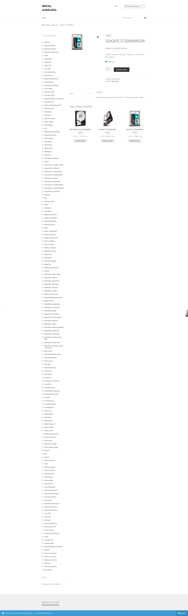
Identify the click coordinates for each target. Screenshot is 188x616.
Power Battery (48, 420)
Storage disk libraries (50, 523)
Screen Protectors (49, 460)
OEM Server (47, 364)
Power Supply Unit (49, 424)
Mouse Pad (47, 264)
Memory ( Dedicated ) (50, 231)
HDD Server (54, 25)
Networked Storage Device (52, 304)
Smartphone (48, 500)
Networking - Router (50, 324)
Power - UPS (47, 411)
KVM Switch (47, 208)
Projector (47, 450)
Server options (48, 483)
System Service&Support (51, 533)
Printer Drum (48, 440)
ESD (45, 128)
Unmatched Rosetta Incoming (53, 546)
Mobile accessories (50, 251)
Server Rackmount (49, 487)
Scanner (46, 457)
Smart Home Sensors (50, 490)
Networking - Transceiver (51, 334)
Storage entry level (50, 526)
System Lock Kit (49, 530)
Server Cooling (48, 480)
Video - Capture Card (50, 560)
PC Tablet (47, 397)
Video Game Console (50, 566)
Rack (45, 454)
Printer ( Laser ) (49, 430)
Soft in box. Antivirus (50, 507)
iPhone (46, 204)
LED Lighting (48, 211)
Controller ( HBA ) (49, 92)
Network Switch (49, 300)
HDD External (48, 148)
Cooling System (49, 108)
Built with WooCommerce (50, 605)
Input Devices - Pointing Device (53, 184)
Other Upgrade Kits (50, 367)
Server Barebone (49, 473)
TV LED (46, 536)
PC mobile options (49, 387)
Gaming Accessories (50, 135)
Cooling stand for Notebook (52, 105)
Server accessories (50, 467)
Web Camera (48, 570)
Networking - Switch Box (51, 330)
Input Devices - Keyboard (51, 168)
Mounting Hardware (50, 261)
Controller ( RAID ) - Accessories (53, 98)
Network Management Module (53, 297)
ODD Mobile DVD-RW (50, 357)
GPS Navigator (48, 138)
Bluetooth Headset (50, 49)
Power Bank (47, 417)
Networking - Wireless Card (52, 342)
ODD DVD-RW (48, 351)
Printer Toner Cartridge (51, 447)
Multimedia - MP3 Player (51, 284)
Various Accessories (50, 553)
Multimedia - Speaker (50, 291)
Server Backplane (49, 470)
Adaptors (47, 42)
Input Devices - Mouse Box (52, 181)
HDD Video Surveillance (51, 158)
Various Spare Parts (50, 556)
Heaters (46, 161)
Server (46, 464)
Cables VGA (47, 65)
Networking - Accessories (52, 307)
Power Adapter (48, 414)
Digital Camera (48, 122)
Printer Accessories (50, 437)
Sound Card (47, 513)
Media (46, 228)
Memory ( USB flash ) (50, 247)
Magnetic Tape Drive (50, 214)
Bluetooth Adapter (50, 45)
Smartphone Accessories (51, 503)
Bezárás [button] (183, 613)
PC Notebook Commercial (52, 391)
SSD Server (47, 520)
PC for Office (48, 384)
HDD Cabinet (48, 141)
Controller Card (48, 102)
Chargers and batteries (51, 78)
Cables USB (47, 62)
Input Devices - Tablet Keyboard (54, 188)
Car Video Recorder (50, 72)
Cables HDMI (48, 59)
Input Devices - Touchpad (52, 191)
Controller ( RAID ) (49, 95)
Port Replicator (48, 407)
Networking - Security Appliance (54, 327)
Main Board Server (49, 224)
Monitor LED (48, 257)
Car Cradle (47, 68)
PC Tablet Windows (50, 404)
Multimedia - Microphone (51, 281)
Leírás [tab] (71, 93)
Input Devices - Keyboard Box (53, 171)
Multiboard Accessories (51, 267)
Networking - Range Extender (53, 317)
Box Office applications (51, 52)
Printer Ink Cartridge (50, 444)
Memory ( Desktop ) (50, 234)
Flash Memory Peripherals (52, 131)
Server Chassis (48, 477)
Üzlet (116, 6)
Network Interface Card (51, 294)
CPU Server (47, 115)
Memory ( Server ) (49, 244)
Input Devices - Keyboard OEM (53, 175)
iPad (45, 198)
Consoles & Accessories (51, 85)
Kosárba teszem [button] (80, 141)
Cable (46, 55)
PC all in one (48, 371)
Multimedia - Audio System (52, 274)
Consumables (48, 88)
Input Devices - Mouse (50, 178)
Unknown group (49, 543)
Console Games (49, 82)
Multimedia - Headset (50, 277)
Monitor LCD (48, 254)
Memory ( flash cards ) (51, 238)
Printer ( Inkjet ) (49, 427)
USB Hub (46, 550)
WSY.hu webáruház (49, 8)
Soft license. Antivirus (50, 510)
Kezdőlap (47, 25)
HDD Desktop (48, 145)
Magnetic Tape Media (50, 218)
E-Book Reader (48, 125)
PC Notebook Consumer (51, 394)
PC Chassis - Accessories (51, 381)
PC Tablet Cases (49, 401)
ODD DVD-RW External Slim (52, 354)
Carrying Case (48, 75)
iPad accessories (49, 201)
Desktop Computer (50, 118)
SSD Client (47, 517)
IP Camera (47, 194)
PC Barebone (48, 374)
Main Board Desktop (50, 221)
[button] (97, 37)
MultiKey (46, 271)
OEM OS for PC (48, 361)
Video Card (47, 563)
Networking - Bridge (50, 310)
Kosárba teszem (121, 70)
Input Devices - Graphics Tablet (53, 165)
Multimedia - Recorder (51, 287)
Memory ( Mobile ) (49, 241)
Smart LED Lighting (50, 497)
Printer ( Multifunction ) (51, 434)
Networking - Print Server (51, 314)
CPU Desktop (48, 112)
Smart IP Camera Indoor (51, 493)
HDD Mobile (47, 151)
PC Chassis (47, 377)
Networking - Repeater (51, 320)
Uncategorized (48, 540)
